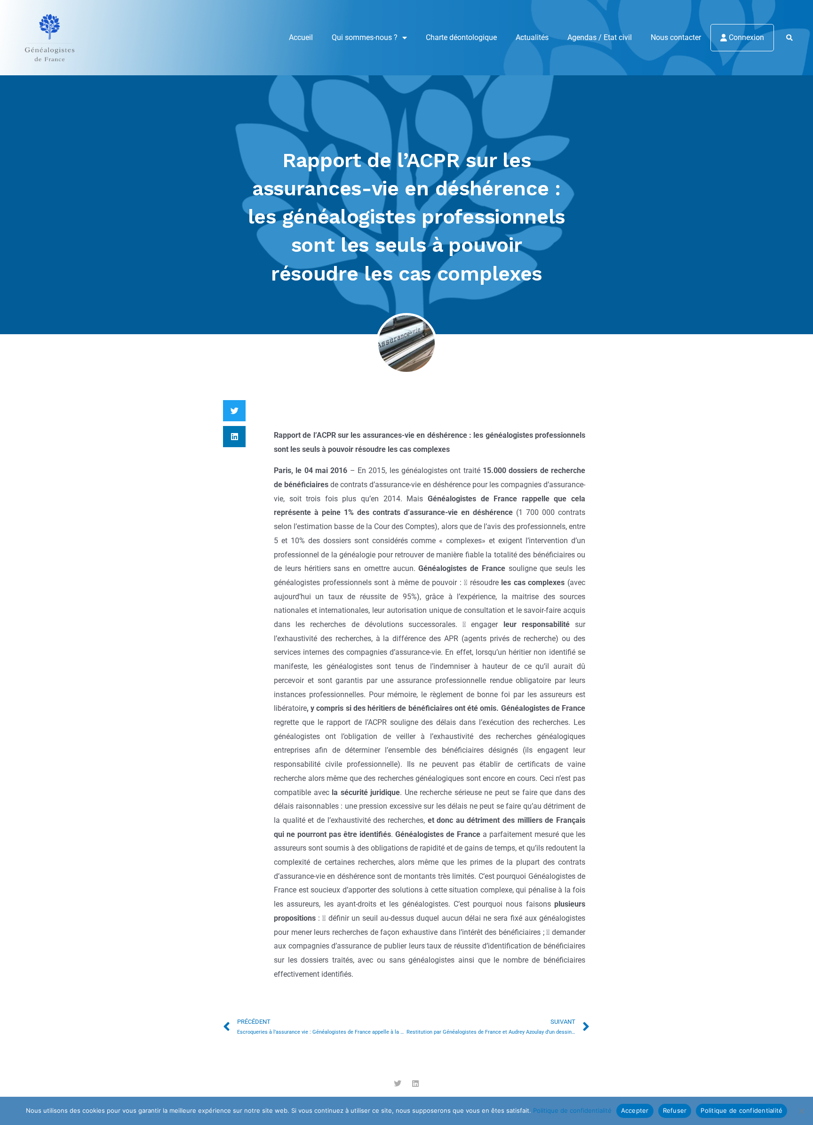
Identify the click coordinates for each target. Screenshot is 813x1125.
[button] (789, 38)
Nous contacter (676, 37)
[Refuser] (801, 1111)
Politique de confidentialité (572, 1110)
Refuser (675, 1110)
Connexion (745, 37)
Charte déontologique (461, 37)
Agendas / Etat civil (599, 37)
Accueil (301, 37)
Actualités (532, 37)
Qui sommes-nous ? (365, 37)
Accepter (635, 1110)
